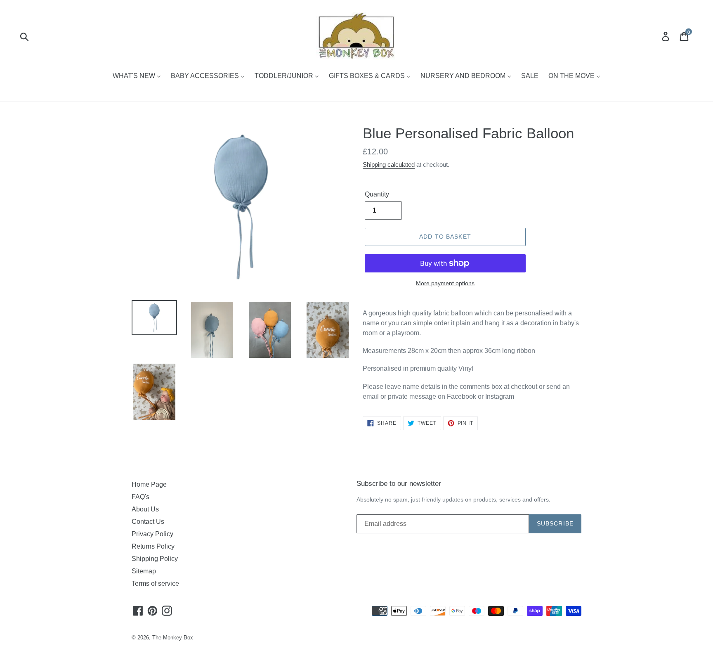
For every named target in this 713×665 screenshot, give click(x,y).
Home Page (149, 484)
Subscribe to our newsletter (398, 484)
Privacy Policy (152, 533)
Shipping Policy (155, 558)
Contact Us (148, 521)
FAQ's (140, 496)
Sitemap (144, 571)
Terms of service (155, 583)
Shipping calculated (389, 164)
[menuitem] (137, 76)
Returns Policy (153, 546)
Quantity (377, 194)
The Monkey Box (172, 637)
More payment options (445, 283)
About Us (145, 509)
